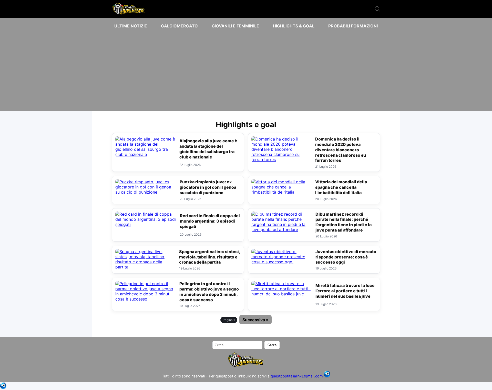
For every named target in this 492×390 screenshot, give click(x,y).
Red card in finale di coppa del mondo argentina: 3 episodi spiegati (210, 221)
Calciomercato (179, 25)
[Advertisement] (246, 70)
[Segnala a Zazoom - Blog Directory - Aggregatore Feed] (327, 376)
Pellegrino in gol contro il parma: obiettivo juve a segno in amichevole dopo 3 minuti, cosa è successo (209, 291)
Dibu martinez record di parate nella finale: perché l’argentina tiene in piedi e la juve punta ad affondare (343, 222)
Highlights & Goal (293, 25)
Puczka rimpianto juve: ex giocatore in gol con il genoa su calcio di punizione (208, 187)
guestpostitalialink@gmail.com (297, 376)
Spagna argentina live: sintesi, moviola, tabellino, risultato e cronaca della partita (209, 257)
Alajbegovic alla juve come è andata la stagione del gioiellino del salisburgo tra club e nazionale (208, 148)
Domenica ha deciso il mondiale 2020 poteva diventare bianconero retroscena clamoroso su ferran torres (340, 149)
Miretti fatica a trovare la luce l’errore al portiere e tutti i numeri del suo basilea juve (345, 291)
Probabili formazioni (353, 25)
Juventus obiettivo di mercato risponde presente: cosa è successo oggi (345, 257)
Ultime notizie (130, 25)
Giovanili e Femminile (235, 25)
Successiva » (255, 319)
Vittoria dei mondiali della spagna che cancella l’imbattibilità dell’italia (341, 187)
